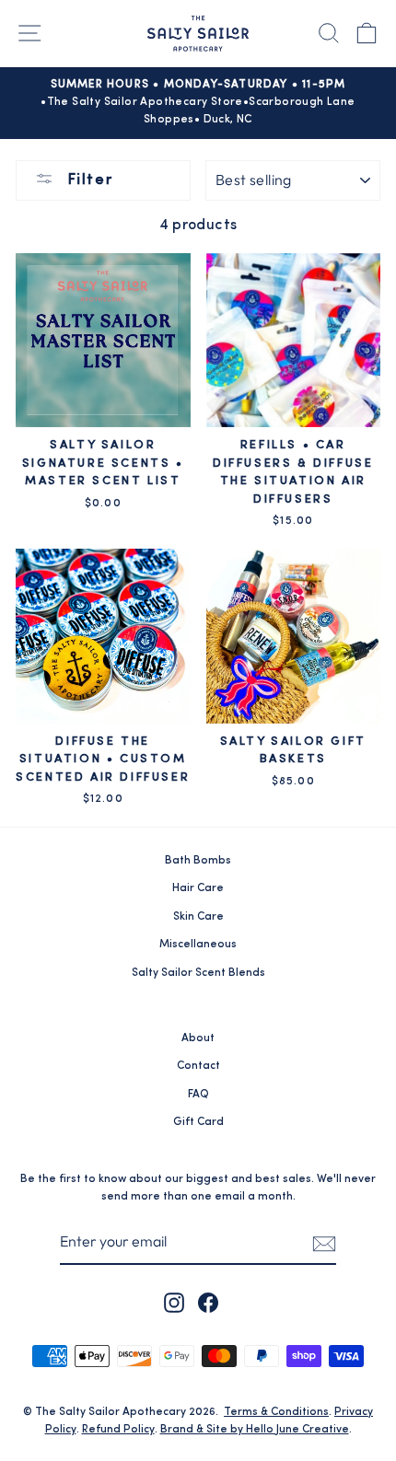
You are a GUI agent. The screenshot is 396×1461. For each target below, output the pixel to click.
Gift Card (198, 1122)
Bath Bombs (198, 860)
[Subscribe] (324, 1243)
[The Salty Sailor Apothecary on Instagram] (174, 1303)
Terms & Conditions (276, 1412)
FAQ (198, 1094)
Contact (198, 1066)
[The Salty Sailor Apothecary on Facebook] (208, 1303)
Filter (87, 180)
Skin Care (198, 916)
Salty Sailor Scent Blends (198, 973)
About (198, 1038)
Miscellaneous (198, 944)
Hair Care (198, 888)
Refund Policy (118, 1429)
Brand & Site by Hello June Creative (254, 1429)
